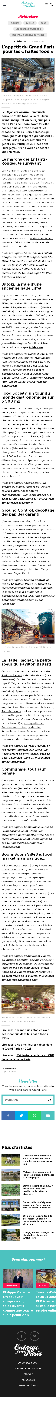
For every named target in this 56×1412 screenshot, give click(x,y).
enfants (15, 23)
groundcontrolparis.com (17, 600)
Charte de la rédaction (28, 1368)
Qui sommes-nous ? (28, 1363)
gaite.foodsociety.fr (19, 502)
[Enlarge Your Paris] (28, 6)
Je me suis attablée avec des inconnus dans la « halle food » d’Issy (25, 1034)
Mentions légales (28, 1386)
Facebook (7, 604)
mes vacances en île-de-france (28, 35)
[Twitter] (34, 1336)
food (43, 23)
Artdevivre (36, 347)
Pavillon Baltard (11, 675)
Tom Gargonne (11, 711)
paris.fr (20, 277)
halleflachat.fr (15, 761)
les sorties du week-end (28, 29)
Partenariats (28, 1380)
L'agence (28, 1374)
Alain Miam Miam (41, 238)
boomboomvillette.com (21, 980)
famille (30, 23)
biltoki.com (9, 385)
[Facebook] (21, 1336)
